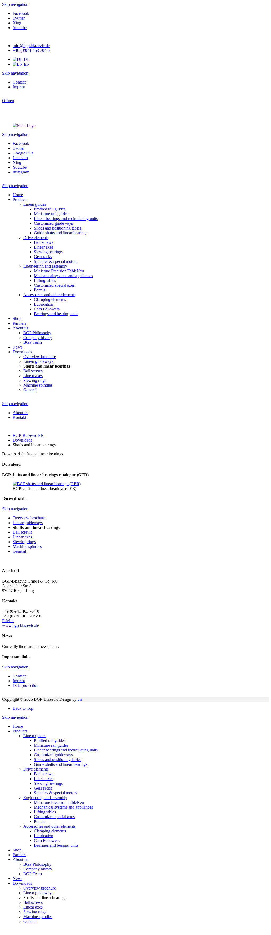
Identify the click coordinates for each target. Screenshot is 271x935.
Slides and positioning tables (57, 759)
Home (18, 726)
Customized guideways (53, 755)
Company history (37, 869)
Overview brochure (39, 888)
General (30, 921)
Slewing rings (34, 912)
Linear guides (34, 736)
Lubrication (43, 835)
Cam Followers (47, 840)
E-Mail (8, 620)
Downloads (22, 883)
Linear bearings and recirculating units (66, 750)
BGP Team (32, 874)
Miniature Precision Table (59, 802)
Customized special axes (54, 816)
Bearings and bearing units (56, 845)
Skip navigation (15, 4)
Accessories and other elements (49, 826)
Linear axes (43, 778)
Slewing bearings (48, 783)
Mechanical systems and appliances (63, 807)
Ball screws (43, 774)
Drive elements (35, 769)
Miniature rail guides (51, 745)
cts (80, 699)
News (17, 878)
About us (20, 859)
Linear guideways (38, 893)
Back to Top (23, 708)
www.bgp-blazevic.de (20, 625)
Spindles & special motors (55, 793)
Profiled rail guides (49, 740)
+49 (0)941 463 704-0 (31, 50)
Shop (17, 850)
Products (20, 731)
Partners (19, 854)
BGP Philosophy (37, 864)
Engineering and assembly (45, 797)
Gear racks (43, 788)
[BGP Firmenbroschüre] (47, 484)
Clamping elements (50, 831)
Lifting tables (45, 812)
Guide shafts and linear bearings (60, 764)
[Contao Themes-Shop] (24, 125)
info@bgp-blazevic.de (31, 45)
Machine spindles (37, 916)
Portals (39, 821)
